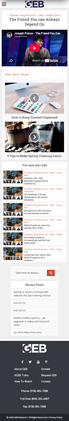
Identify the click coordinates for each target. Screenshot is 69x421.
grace (17, 74)
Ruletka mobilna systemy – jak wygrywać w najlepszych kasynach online (31, 321)
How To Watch (23, 381)
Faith (41, 15)
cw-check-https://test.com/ (27, 332)
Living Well (29, 191)
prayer (26, 74)
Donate (45, 369)
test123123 (19, 302)
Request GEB (49, 375)
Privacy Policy (55, 417)
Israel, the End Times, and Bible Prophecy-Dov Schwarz (37, 257)
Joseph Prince (53, 15)
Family (59, 189)
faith (8, 74)
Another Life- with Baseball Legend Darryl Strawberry (36, 181)
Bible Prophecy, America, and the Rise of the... (37, 226)
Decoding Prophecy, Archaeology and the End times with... (37, 240)
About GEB (20, 369)
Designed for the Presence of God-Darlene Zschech (37, 212)
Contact (46, 381)
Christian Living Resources (22, 15)
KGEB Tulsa (21, 375)
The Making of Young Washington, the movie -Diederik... (36, 197)
